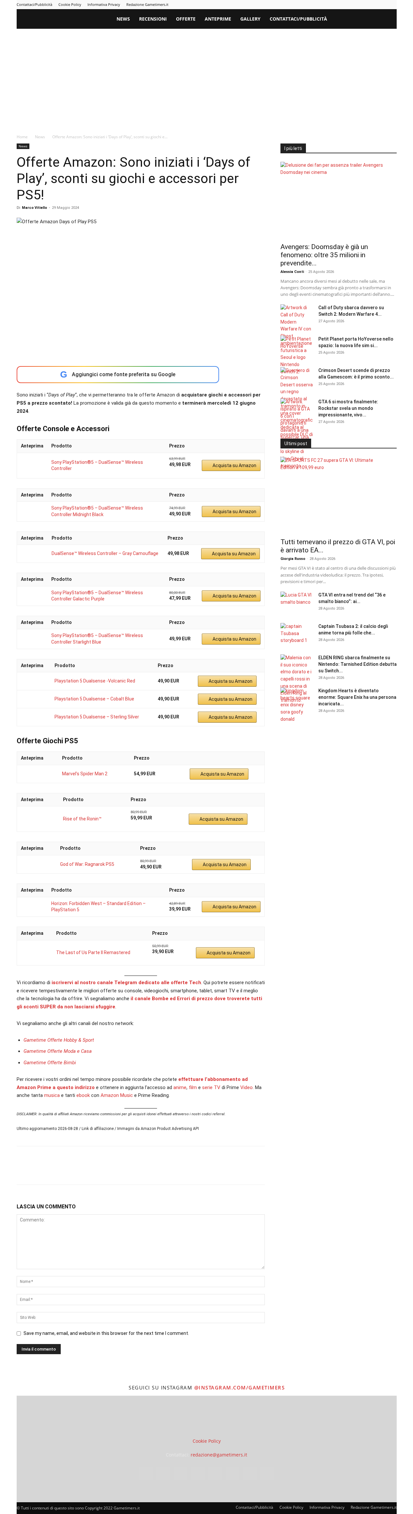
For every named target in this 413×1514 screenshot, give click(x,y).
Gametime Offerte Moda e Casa (58, 1051)
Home (22, 137)
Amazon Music (117, 1095)
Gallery (250, 19)
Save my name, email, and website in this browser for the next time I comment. (106, 1333)
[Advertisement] (207, 78)
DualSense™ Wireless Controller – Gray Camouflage (105, 553)
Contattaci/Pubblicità (34, 4)
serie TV (211, 1087)
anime (179, 1087)
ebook (83, 1095)
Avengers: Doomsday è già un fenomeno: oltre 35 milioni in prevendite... (324, 255)
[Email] (98, 1171)
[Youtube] (392, 4)
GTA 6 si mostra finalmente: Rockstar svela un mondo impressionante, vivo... (348, 408)
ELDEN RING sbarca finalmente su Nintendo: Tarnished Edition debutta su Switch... (357, 664)
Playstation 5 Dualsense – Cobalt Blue (94, 698)
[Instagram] (327, 4)
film (193, 1087)
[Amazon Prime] (178, 471)
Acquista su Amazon (234, 465)
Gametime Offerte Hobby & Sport (59, 1040)
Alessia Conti (292, 272)
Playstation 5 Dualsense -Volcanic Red (95, 680)
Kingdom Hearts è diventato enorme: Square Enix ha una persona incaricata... (357, 697)
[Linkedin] (338, 4)
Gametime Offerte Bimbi (50, 1063)
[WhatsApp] (68, 1171)
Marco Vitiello (34, 208)
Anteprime (218, 19)
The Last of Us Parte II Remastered (93, 952)
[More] (128, 1171)
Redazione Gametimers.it (147, 4)
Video (246, 1087)
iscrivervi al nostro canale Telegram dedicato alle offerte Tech (126, 982)
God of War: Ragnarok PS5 (87, 864)
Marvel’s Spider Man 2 (84, 773)
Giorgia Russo (292, 559)
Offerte (186, 19)
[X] (381, 4)
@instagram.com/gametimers (239, 1387)
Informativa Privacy (103, 4)
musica (52, 1095)
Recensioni (153, 19)
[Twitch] (370, 4)
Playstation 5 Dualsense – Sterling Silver (97, 716)
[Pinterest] (349, 4)
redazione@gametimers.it (219, 1455)
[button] (389, 19)
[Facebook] (316, 4)
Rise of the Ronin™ (82, 818)
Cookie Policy (69, 4)
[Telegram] (359, 4)
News (123, 19)
